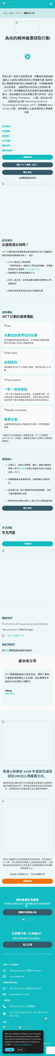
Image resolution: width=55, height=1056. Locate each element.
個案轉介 (6, 136)
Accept (10, 1050)
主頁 (5, 13)
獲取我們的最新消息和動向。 (27, 938)
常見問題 (6, 141)
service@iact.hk (32, 269)
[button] (27, 57)
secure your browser (22, 1044)
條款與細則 (7, 150)
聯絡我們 (6, 145)
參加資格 (6, 126)
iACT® (19, 13)
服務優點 (6, 131)
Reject (20, 1050)
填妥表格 (22, 468)
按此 (6, 650)
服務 (11, 13)
